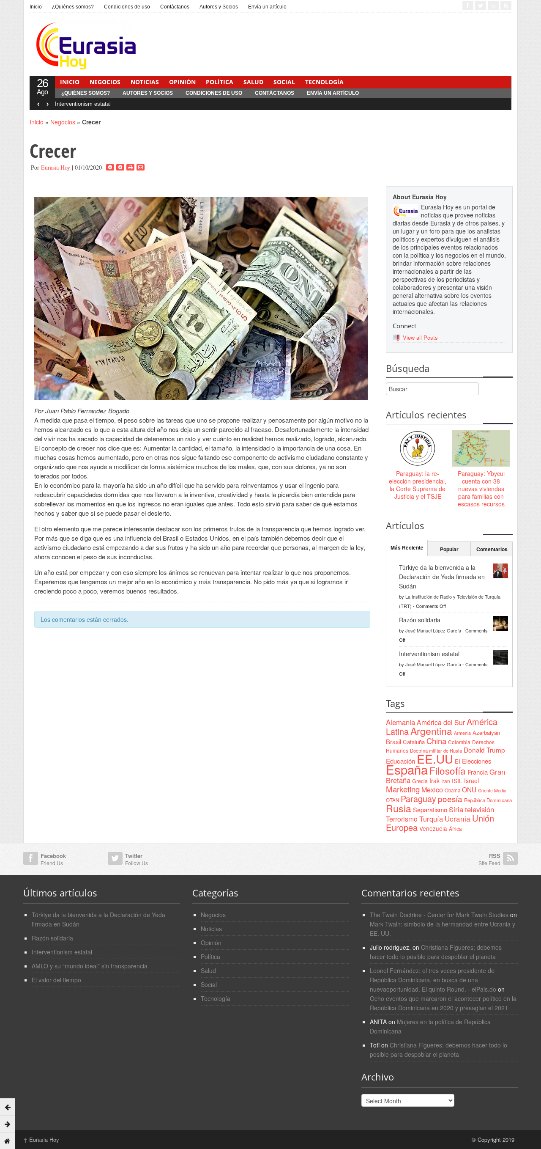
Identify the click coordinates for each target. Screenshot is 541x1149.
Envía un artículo (267, 7)
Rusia (398, 808)
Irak (434, 780)
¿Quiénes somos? (73, 7)
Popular (449, 549)
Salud (253, 82)
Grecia (420, 780)
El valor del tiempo (56, 980)
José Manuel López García (433, 630)
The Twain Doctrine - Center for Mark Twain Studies (439, 914)
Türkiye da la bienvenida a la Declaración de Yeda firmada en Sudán (442, 576)
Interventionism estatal (83, 104)
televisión (479, 809)
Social (284, 82)
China (436, 740)
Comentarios (492, 549)
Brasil (393, 741)
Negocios (105, 82)
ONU (469, 789)
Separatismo (430, 809)
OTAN (392, 800)
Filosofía (447, 770)
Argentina (431, 731)
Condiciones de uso (127, 7)
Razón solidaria (419, 620)
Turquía (431, 819)
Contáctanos (174, 7)
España (407, 769)
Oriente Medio (492, 790)
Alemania (400, 722)
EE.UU (435, 758)
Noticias (145, 82)
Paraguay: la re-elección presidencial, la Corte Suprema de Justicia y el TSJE (417, 485)
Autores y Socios (218, 7)
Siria (456, 809)
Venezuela (433, 828)
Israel (471, 780)
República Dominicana (488, 800)
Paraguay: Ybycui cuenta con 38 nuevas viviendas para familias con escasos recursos (481, 489)
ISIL (457, 780)
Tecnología (324, 82)
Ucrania (457, 818)
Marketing (403, 788)
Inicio (36, 7)
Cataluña (414, 742)
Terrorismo (402, 819)
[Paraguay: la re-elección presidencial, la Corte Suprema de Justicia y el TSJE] (417, 449)
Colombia (459, 741)
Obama (452, 790)
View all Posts (420, 337)
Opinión (182, 82)
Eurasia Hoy (55, 167)
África (455, 828)
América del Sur (441, 722)
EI (457, 761)
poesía (450, 798)
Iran (445, 780)
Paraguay (418, 799)
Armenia (462, 732)
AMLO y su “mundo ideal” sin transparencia (90, 966)
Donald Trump (484, 749)
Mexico (432, 789)
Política (219, 82)
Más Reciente (407, 547)
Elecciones (476, 760)
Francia (477, 771)
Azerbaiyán (486, 732)
